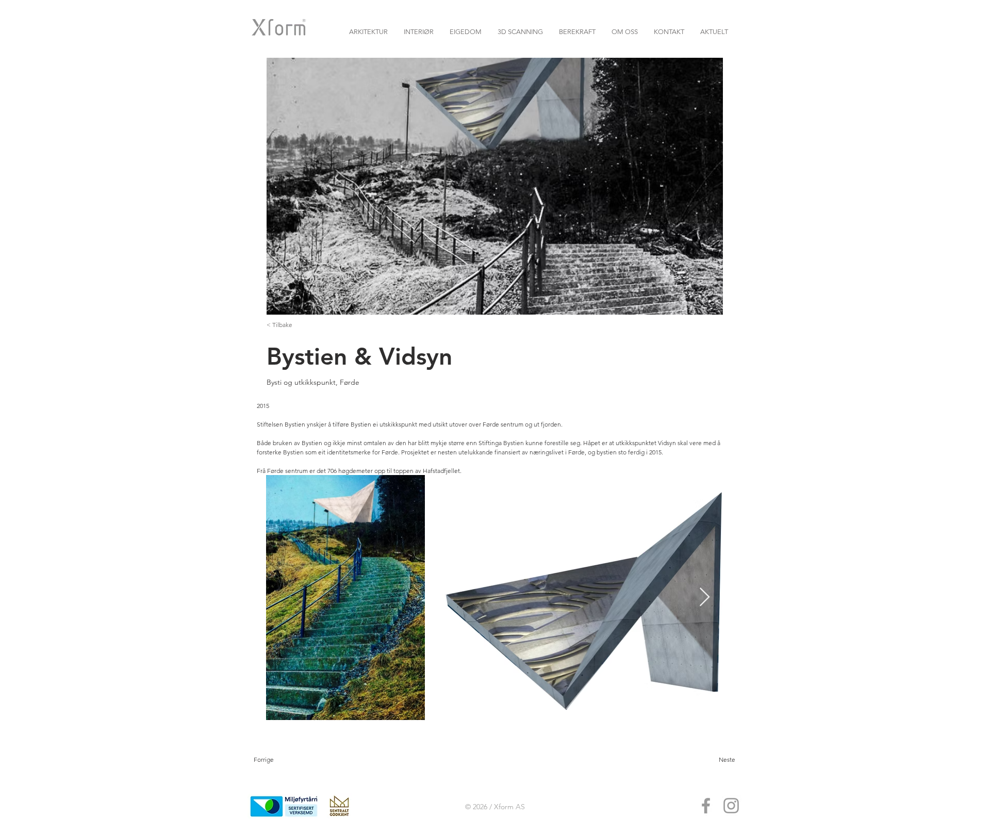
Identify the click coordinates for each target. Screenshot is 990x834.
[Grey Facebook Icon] (706, 805)
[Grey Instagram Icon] (731, 805)
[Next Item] (705, 597)
